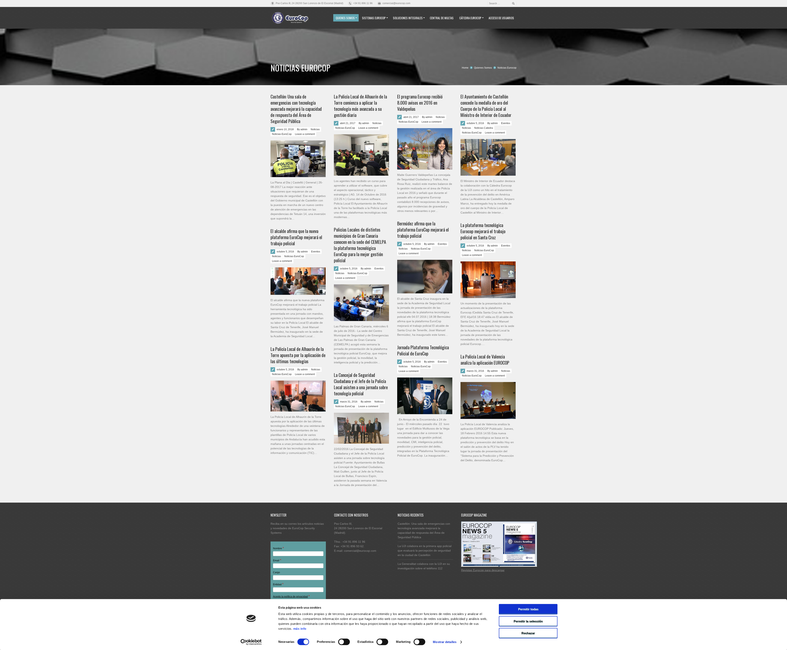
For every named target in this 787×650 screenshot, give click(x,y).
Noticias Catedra (483, 128)
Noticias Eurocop (506, 67)
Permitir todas (528, 609)
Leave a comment (305, 134)
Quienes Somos (483, 67)
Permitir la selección (528, 621)
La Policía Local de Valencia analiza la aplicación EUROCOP (485, 359)
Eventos (505, 123)
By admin (302, 129)
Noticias (315, 129)
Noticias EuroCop (282, 134)
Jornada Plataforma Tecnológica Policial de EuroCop (423, 350)
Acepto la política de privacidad (290, 596)
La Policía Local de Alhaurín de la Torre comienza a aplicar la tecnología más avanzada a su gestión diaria (360, 105)
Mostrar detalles (444, 642)
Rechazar (528, 633)
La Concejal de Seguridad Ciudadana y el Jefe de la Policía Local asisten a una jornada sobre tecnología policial (361, 384)
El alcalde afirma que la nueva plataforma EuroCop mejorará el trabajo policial (296, 237)
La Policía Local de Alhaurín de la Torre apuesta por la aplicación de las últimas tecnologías (298, 355)
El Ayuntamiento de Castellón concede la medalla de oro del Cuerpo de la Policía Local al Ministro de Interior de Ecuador (486, 105)
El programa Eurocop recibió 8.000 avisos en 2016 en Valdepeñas (419, 102)
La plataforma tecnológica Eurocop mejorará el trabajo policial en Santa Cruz (483, 231)
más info (299, 628)
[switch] (344, 642)
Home (465, 67)
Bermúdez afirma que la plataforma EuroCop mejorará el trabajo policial (423, 229)
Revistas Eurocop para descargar (483, 570)
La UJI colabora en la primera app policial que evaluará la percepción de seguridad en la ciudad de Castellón (425, 550)
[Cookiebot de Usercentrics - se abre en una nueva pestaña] (251, 642)
